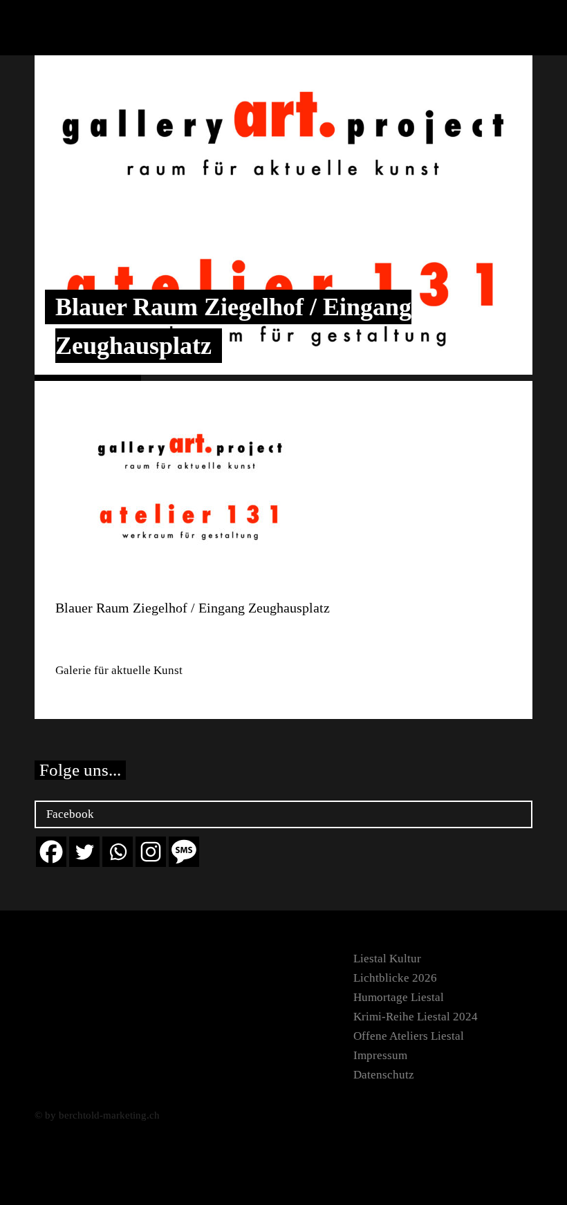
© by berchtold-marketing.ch (97, 1115)
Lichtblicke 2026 (395, 977)
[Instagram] (151, 852)
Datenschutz (383, 1074)
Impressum (380, 1055)
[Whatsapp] (117, 852)
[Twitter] (84, 852)
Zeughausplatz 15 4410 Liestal (98, 639)
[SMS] (184, 852)
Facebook (70, 814)
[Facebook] (51, 852)
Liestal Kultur (387, 958)
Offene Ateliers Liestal (408, 1036)
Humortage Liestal (398, 997)
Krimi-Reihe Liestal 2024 (415, 1016)
